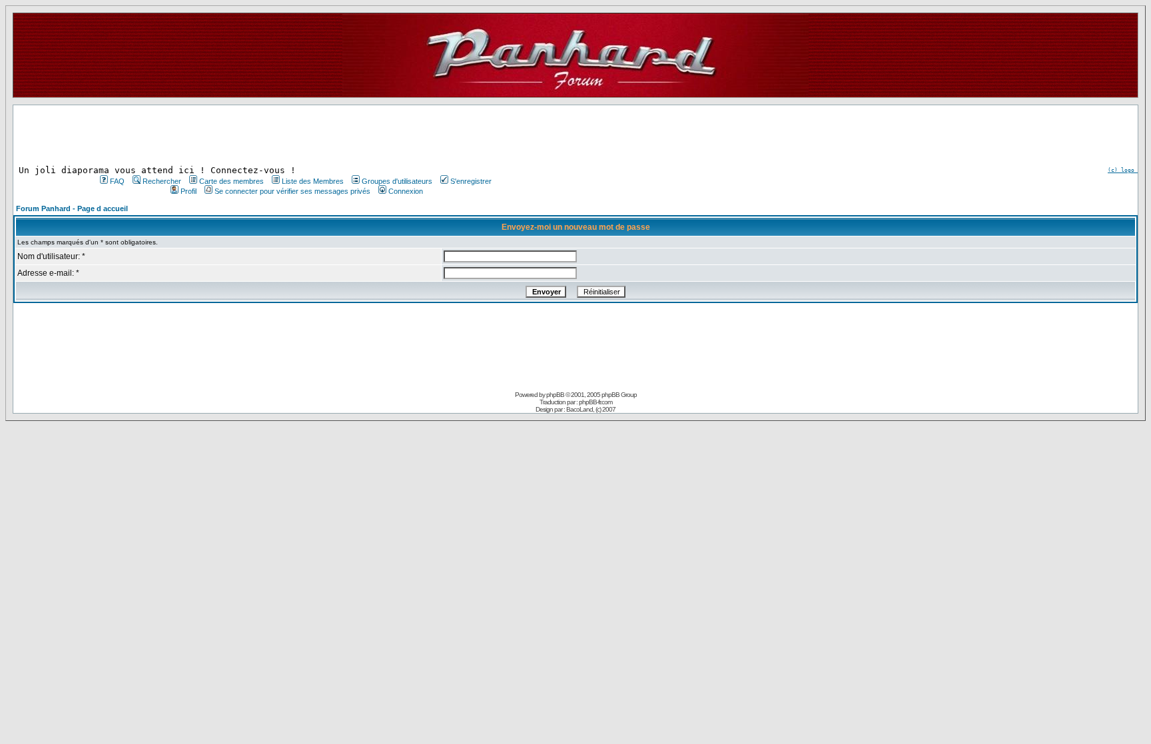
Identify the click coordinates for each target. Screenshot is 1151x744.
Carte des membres (231, 181)
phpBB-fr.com (595, 402)
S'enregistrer (471, 181)
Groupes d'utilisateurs (397, 181)
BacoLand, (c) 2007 (590, 409)
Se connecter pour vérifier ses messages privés (292, 191)
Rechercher (162, 181)
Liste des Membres (313, 181)
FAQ (117, 181)
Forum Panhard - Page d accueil (72, 208)
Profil (188, 191)
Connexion (405, 191)
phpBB (555, 394)
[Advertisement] (294, 135)
